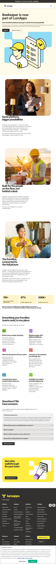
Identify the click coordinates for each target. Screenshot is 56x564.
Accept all (33, 561)
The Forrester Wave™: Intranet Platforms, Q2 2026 (28, 308)
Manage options (22, 561)
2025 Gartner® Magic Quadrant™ (22, 306)
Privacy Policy (28, 558)
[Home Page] (8, 6)
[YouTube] (50, 505)
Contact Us (27, 409)
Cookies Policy (21, 558)
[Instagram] (53, 505)
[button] (54, 1)
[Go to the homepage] (11, 496)
